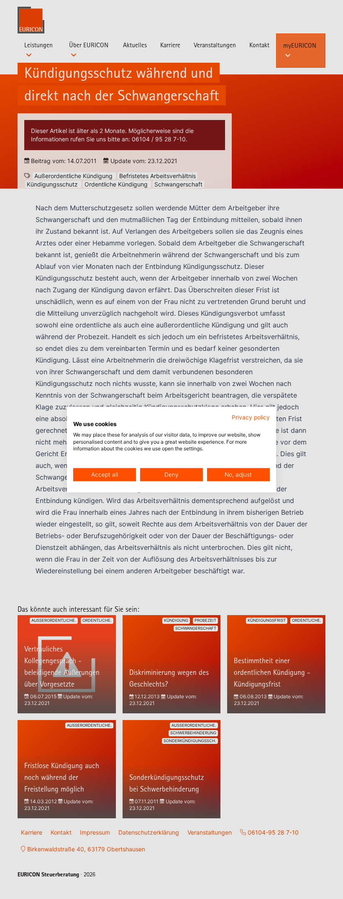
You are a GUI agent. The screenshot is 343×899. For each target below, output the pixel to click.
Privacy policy (251, 417)
